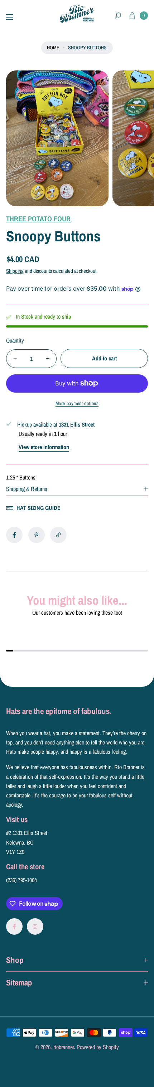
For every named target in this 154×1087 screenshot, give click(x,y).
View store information (44, 447)
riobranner (63, 1047)
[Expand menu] (9, 17)
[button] (118, 16)
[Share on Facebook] (14, 535)
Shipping (15, 271)
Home (53, 47)
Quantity (15, 340)
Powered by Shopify (98, 1047)
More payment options (77, 403)
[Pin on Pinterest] (36, 535)
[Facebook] (14, 926)
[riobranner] (77, 14)
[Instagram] (35, 926)
